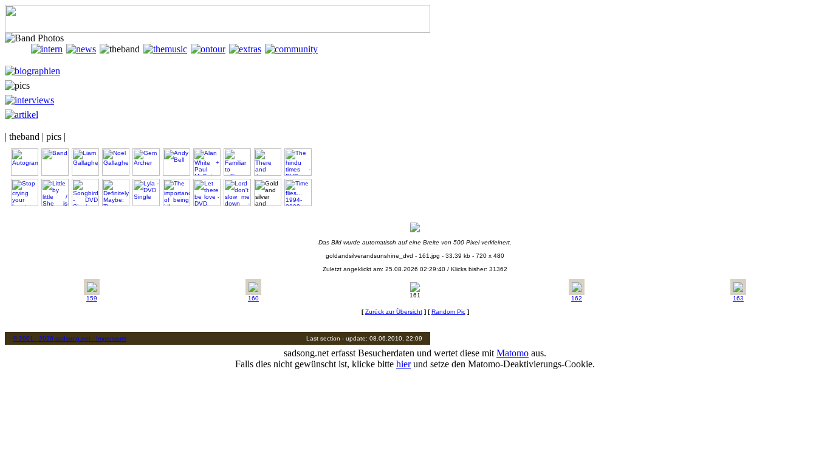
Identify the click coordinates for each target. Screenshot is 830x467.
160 (253, 298)
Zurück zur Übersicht (393, 311)
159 (91, 298)
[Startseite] (18, 49)
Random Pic (448, 311)
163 (738, 298)
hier (403, 364)
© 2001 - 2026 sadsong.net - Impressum (69, 338)
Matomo (512, 353)
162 (576, 298)
